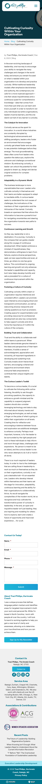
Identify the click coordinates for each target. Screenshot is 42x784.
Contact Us (21, 669)
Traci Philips (13, 720)
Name (7, 541)
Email (7, 550)
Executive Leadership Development (21, 763)
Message (9, 567)
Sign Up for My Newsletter (21, 640)
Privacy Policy (21, 775)
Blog (14, 58)
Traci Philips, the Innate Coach (20, 55)
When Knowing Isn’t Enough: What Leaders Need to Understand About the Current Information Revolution (21, 747)
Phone (8, 558)
